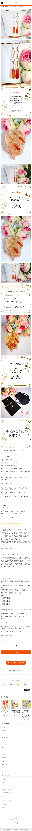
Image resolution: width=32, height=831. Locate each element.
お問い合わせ (6, 786)
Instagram (5, 804)
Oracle (3, 767)
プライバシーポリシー (7, 789)
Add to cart (16, 652)
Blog (4, 782)
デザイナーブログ (7, 800)
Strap (3, 761)
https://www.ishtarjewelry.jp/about (17, 628)
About (4, 779)
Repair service (5, 740)
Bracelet (3, 734)
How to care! (4, 764)
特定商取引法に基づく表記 (8, 792)
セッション (4, 771)
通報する (28, 692)
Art (2, 747)
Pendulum (4, 757)
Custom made (5, 744)
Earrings (3, 727)
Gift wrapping (5, 737)
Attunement (4, 750)
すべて (4, 684)
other (3, 754)
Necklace (4, 730)
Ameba (4, 807)
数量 (2, 639)
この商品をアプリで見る (16, 670)
